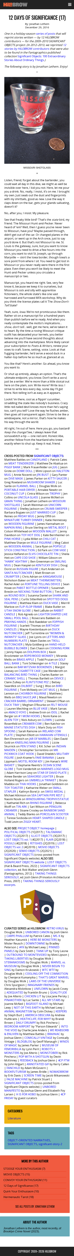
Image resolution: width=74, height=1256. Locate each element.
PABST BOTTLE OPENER (32, 588)
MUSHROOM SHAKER (41, 482)
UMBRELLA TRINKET (42, 780)
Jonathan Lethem (45, 1206)
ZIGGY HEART (32, 822)
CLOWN (47, 720)
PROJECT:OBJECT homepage (36, 828)
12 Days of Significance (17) (20, 1186)
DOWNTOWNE (35, 943)
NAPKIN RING (13, 527)
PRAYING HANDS (15, 622)
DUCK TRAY (11, 705)
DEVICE (59, 678)
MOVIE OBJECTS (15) (16, 1174)
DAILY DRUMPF (26, 1023)
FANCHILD (13, 1068)
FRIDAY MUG (26, 516)
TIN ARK (21, 807)
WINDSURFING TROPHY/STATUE (47, 799)
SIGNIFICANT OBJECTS (48, 456)
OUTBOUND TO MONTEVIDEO (27, 955)
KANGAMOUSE (52, 576)
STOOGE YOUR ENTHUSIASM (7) (24, 1169)
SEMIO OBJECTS (29, 851)
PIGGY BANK (12, 467)
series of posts (45, 33)
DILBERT (27, 686)
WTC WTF (48, 970)
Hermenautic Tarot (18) (18, 1197)
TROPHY (54, 493)
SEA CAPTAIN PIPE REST (47, 795)
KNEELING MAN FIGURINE (32, 742)
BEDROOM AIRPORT (17, 1026)
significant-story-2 (50, 1144)
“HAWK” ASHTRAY (15, 561)
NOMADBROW (59, 1072)
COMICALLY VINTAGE (38, 1038)
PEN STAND (28, 746)
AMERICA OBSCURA (37, 1015)
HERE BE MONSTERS (43, 940)
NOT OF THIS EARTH (27, 1007)
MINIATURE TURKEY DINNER (23, 520)
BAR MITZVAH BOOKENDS (35, 667)
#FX (21, 947)
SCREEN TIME (33, 1075)
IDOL (54, 712)
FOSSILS (9, 843)
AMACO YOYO (17, 712)
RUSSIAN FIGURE (27, 569)
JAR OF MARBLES (40, 739)
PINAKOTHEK (13, 1000)
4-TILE (53, 663)
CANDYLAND (38, 460)
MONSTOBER (49, 1053)
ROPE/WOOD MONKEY (38, 656)
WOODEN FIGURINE (21, 524)
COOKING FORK (59, 648)
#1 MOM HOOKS (29, 716)
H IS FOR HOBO (26, 1094)
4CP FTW (64, 1060)
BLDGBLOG (24, 1041)
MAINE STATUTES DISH (19, 727)
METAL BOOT (57, 527)
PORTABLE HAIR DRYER (19, 490)
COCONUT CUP (14, 493)
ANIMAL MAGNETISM (18, 1011)
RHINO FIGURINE (41, 803)
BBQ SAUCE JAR (26, 697)
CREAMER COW (32, 724)
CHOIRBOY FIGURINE (32, 693)
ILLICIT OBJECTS (41, 836)
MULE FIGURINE (41, 543)
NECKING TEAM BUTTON (35, 592)
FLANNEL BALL (26, 486)
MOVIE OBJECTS (48, 847)
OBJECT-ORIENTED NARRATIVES (29, 1140)
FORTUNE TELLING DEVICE (42, 584)
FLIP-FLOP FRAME (30, 607)
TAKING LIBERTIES (16, 958)
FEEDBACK (26, 1060)
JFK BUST (43, 475)
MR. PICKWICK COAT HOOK (31, 752)
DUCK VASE (50, 603)
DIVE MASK (15, 478)
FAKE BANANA (44, 757)
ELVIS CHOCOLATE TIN (44, 554)
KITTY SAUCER (57, 478)
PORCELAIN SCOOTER (54, 814)
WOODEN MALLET (45, 531)
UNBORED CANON (37, 932)
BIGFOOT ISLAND (37, 1004)
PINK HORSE (12, 539)
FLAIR (49, 839)
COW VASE (59, 550)
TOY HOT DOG (30, 535)
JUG (54, 467)
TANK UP (42, 951)
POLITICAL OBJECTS (17, 832)
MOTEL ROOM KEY (30, 761)
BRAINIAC (53, 1034)
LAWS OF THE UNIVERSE (45, 981)
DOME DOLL (25, 471)
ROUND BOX (16, 595)
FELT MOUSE (59, 705)
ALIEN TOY (11, 720)
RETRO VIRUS (55, 928)
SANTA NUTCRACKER (18, 573)
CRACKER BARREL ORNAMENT (24, 701)
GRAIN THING (13, 501)
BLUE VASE (40, 708)
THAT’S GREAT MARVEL (53, 977)
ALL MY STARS (51, 1000)
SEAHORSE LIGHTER (40, 776)
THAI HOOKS (27, 784)
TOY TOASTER (13, 788)
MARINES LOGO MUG (55, 769)
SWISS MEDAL (54, 791)
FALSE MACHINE (17, 1079)
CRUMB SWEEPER (55, 509)
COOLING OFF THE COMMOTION (46, 974)
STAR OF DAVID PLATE (52, 773)
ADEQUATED (15, 992)
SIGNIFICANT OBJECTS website (24, 862)
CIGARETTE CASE (30, 671)
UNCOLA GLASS (28, 497)
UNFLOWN (41, 989)
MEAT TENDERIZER (21, 463)
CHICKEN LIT (32, 996)
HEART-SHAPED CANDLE (48, 818)
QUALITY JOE (58, 992)
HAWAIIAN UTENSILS (53, 735)
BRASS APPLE (25, 659)
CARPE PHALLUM (18, 936)
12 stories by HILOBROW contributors (35, 47)
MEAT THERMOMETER (45, 580)
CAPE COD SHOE (25, 558)
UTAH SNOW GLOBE (17, 610)
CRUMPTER (11, 576)
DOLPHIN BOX (36, 652)
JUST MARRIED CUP (43, 512)
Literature (14, 1118)
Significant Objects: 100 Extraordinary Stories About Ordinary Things (35, 58)
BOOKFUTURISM (15, 1072)
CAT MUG (49, 690)
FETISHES (36, 843)
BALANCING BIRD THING (20, 675)
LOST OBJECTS (57, 862)
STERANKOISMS (14, 962)
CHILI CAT (49, 539)
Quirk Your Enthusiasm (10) (21, 1191)
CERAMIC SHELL (14, 678)
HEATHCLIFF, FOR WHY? (35, 1019)
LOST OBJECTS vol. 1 (17, 839)
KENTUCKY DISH (46, 565)
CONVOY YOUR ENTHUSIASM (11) (25, 1180)
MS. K (56, 936)
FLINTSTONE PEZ (37, 682)
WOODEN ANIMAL (20, 546)
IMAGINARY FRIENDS (41, 985)
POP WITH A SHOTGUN (34, 1056)
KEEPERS (61, 1011)
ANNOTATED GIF (38, 1064)
